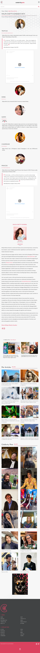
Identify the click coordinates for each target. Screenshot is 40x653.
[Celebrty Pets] (20, 2)
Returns (22, 623)
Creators (3, 634)
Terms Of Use (3, 621)
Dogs (21, 629)
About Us (3, 623)
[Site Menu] (39, 2)
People (6, 11)
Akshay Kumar (9, 262)
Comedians (3, 635)
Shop (21, 617)
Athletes (3, 632)
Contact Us (23, 618)
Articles (2, 618)
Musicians (3, 630)
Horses (21, 635)
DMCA (21, 620)
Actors (20, 245)
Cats (21, 630)
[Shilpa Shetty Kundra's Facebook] (2, 328)
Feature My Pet (4, 620)
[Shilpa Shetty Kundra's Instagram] (4, 328)
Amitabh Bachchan (26, 281)
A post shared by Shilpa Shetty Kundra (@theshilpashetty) (19, 81)
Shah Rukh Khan (31, 256)
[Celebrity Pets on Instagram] (37, 644)
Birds (21, 632)
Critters (22, 634)
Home (3, 11)
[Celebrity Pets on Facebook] (39, 644)
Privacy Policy (23, 621)
